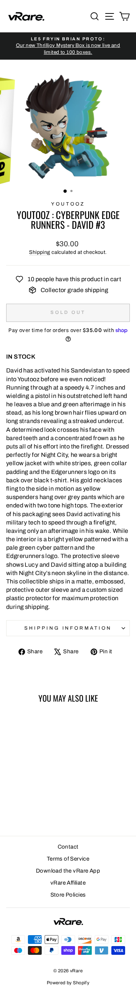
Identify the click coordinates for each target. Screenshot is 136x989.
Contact (68, 847)
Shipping (39, 252)
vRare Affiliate (68, 883)
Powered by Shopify (68, 982)
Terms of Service (68, 859)
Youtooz (68, 204)
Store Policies (68, 895)
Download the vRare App (68, 871)
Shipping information (68, 628)
